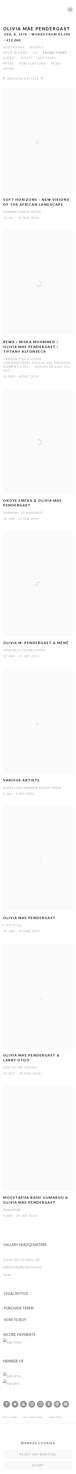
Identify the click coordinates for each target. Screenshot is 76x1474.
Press (8, 63)
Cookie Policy (55, 1417)
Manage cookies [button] (38, 1443)
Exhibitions (55, 52)
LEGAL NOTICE (16, 1293)
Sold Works (15, 52)
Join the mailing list (65, 1404)
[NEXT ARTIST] (42, 79)
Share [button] (9, 68)
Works (36, 47)
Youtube (23, 1404)
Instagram (31, 1404)
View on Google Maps (48, 1404)
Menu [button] (69, 10)
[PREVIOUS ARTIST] (4, 79)
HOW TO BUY (15, 1320)
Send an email (57, 1404)
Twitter (15, 1404)
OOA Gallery (32, 9)
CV (35, 52)
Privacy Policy (10, 1417)
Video (9, 58)
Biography (14, 47)
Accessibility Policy (33, 1417)
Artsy (40, 1404)
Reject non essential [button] (38, 1454)
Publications (32, 63)
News (56, 63)
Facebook (6, 1404)
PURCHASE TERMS (19, 1308)
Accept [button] (38, 1465)
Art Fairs (47, 58)
